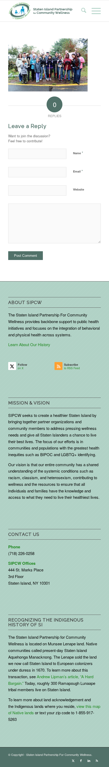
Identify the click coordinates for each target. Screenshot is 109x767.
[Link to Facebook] (81, 760)
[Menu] (93, 10)
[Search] (81, 10)
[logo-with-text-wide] (40, 10)
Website (78, 189)
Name (78, 152)
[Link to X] (73, 760)
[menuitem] (81, 10)
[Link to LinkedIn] (89, 760)
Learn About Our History (29, 344)
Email (78, 171)
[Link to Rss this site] (97, 760)
